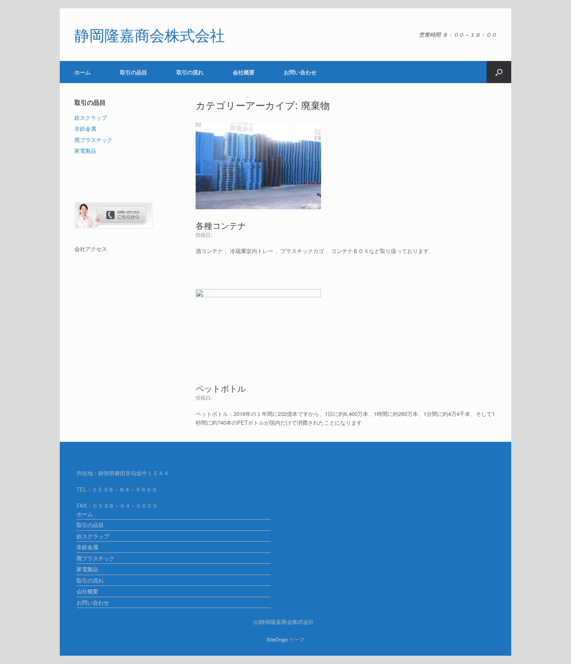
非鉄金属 (85, 128)
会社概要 (244, 72)
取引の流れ (190, 72)
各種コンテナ (221, 225)
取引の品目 (133, 72)
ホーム (82, 72)
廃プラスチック (93, 140)
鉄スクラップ (90, 118)
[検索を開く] (499, 72)
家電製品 (85, 151)
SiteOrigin (277, 639)
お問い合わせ (300, 72)
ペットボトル (221, 388)
